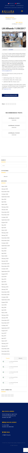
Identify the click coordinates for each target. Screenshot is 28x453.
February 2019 (5, 286)
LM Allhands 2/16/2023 (14, 133)
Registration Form (7, 89)
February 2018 (5, 315)
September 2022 (6, 196)
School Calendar (10, 5)
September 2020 (6, 245)
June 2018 (4, 305)
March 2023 (4, 186)
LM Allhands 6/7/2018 (13, 377)
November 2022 (5, 191)
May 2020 (4, 250)
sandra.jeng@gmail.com (7, 70)
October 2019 (5, 268)
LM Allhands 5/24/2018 (13, 371)
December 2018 (5, 292)
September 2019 (6, 271)
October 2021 (5, 217)
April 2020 (4, 253)
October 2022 (5, 194)
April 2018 (4, 310)
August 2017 (5, 330)
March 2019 (4, 284)
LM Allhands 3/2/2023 (14, 118)
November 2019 (5, 266)
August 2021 (4, 222)
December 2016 (5, 348)
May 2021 (4, 225)
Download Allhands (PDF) (10, 95)
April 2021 (4, 227)
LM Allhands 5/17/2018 (13, 361)
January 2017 (5, 346)
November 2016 (5, 351)
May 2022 (4, 199)
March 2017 (4, 341)
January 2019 (5, 289)
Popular (8, 358)
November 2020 (5, 240)
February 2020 (5, 258)
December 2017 (5, 320)
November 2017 (5, 323)
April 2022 (4, 202)
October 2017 (5, 325)
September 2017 (6, 328)
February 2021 (5, 232)
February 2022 (5, 207)
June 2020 (4, 248)
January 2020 (5, 261)
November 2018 (5, 294)
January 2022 (5, 209)
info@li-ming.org (6, 435)
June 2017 (4, 333)
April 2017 (4, 338)
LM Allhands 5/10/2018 (13, 382)
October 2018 (5, 297)
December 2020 (5, 238)
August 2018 (5, 302)
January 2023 (5, 189)
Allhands (11, 49)
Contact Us (20, 7)
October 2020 (5, 243)
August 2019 (5, 274)
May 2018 (4, 307)
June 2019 (4, 276)
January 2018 (5, 317)
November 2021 (5, 214)
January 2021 (5, 235)
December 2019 (5, 263)
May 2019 (4, 279)
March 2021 (4, 230)
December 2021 (5, 212)
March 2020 (4, 256)
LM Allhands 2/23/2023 (14, 125)
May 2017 (4, 335)
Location (13, 7)
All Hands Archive (6, 354)
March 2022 (4, 204)
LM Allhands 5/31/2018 (13, 366)
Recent (20, 358)
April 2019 (4, 281)
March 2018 (4, 312)
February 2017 (5, 343)
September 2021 (5, 220)
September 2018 (6, 299)
